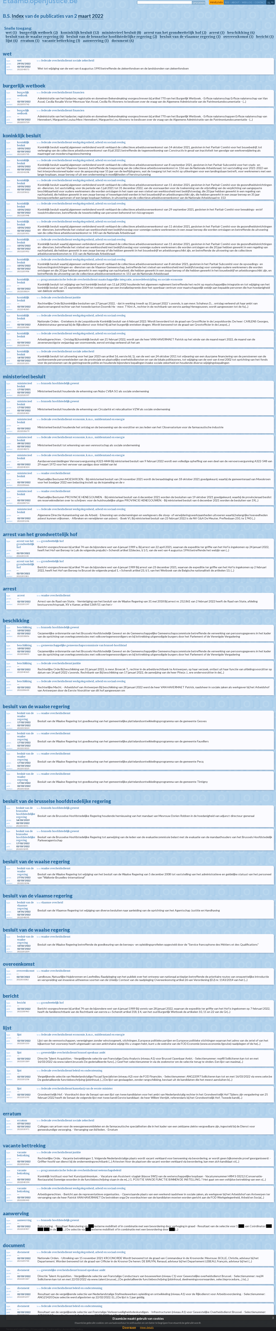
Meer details (147, 1327)
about (235, 2)
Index (18, 16)
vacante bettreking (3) (61, 41)
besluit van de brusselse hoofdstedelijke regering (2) (111, 37)
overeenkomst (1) (238, 37)
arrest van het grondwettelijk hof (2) (175, 33)
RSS (227, 2)
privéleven (216, 2)
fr (272, 2)
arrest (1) (216, 33)
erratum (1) (29, 41)
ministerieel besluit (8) (121, 33)
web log (247, 2)
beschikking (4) (241, 33)
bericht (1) (265, 37)
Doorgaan (129, 1327)
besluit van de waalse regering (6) (35, 37)
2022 (97, 16)
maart (84, 16)
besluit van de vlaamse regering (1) (190, 37)
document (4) (123, 41)
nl (269, 2)
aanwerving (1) (96, 41)
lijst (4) (12, 41)
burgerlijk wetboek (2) (39, 33)
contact (260, 2)
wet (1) (11, 33)
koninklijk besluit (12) (80, 33)
